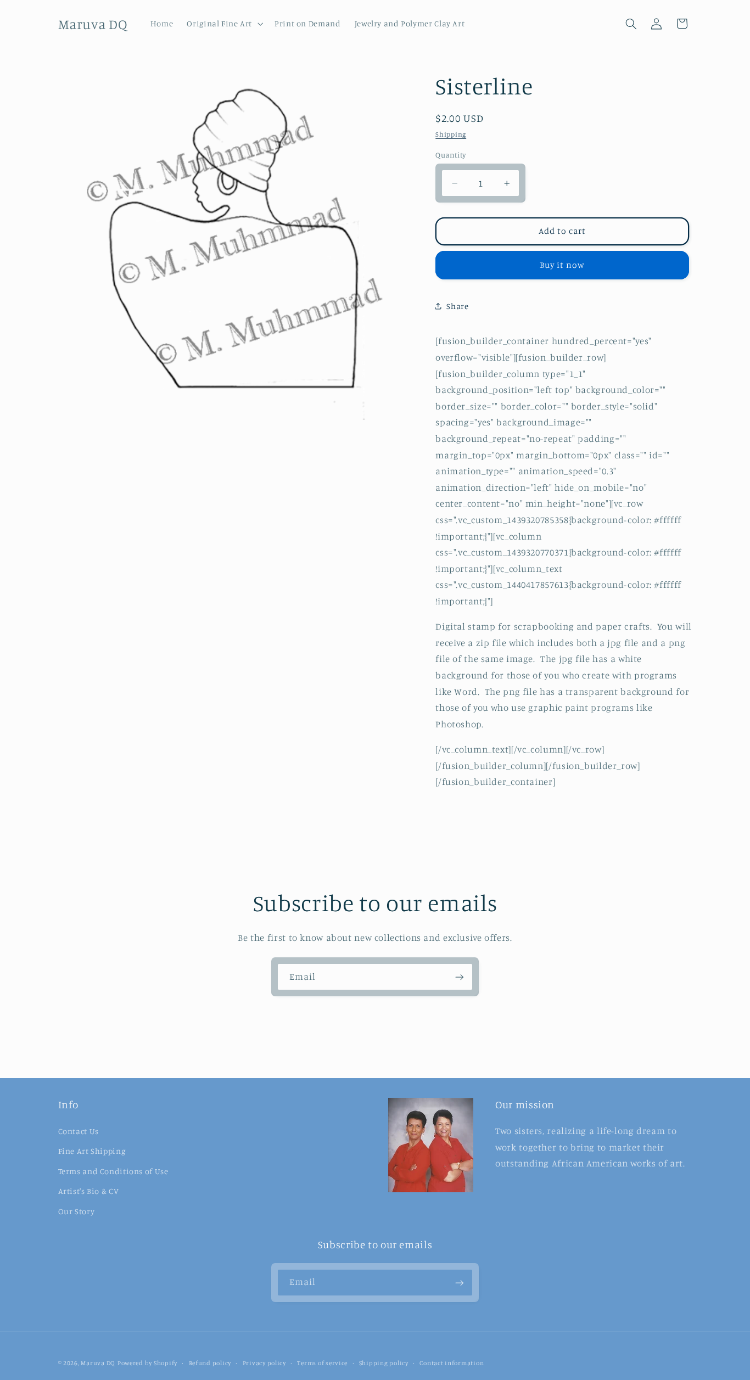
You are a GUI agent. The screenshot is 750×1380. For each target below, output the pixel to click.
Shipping (450, 134)
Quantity (450, 154)
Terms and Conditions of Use (113, 1170)
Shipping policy (383, 1363)
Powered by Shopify (147, 1363)
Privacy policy (264, 1363)
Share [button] (457, 306)
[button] (224, 24)
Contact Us (78, 1130)
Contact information (451, 1363)
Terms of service (322, 1363)
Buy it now (562, 264)
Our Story (76, 1210)
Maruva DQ (98, 1363)
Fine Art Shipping (92, 1150)
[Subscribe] (459, 976)
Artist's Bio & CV (88, 1190)
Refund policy (210, 1363)
